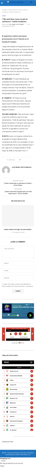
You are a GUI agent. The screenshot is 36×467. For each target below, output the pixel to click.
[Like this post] (21, 160)
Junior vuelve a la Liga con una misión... (18, 229)
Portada (4, 10)
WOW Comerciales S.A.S (23, 454)
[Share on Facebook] (23, 160)
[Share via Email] (29, 160)
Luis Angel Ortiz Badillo (16, 24)
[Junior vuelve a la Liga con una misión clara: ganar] (18, 216)
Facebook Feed (7, 442)
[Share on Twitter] (25, 160)
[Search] (34, 3)
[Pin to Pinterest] (27, 160)
